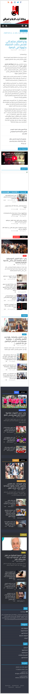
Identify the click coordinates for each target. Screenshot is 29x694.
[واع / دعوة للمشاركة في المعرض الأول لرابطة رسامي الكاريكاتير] (22, 295)
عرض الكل (24, 237)
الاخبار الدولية (25, 650)
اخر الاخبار (26, 648)
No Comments (13, 209)
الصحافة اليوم (24, 633)
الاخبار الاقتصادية (15, 685)
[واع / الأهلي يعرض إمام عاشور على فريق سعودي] (21, 446)
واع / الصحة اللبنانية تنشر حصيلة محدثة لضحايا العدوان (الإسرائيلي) (10, 196)
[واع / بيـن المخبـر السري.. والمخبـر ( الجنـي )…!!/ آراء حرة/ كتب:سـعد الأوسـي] (21, 583)
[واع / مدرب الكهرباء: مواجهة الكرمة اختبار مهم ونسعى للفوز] (14, 396)
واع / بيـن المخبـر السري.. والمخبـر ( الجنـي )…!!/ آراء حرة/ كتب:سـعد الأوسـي (9, 584)
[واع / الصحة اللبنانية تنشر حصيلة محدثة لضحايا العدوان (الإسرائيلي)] (22, 194)
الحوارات (24, 334)
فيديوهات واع (24, 628)
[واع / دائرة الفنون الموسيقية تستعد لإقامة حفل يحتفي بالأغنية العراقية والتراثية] (14, 240)
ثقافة (25, 256)
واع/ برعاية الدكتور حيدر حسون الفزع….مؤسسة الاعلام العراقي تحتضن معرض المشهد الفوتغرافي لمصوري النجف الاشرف (9, 287)
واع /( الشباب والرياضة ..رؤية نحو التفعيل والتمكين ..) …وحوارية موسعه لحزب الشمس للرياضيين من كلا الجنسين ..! (15, 340)
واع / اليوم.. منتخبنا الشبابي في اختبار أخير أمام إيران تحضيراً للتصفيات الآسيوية (9, 429)
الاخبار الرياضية (22, 410)
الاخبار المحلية (23, 38)
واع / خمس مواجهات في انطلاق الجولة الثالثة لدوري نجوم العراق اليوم (9, 438)
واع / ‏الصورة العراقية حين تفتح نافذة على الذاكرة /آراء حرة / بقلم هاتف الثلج (15, 557)
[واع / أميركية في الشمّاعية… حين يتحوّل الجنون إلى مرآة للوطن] (22, 304)
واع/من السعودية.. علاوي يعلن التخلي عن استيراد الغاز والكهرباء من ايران (15, 228)
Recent (13, 192)
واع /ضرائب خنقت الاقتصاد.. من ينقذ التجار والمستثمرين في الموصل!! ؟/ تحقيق (9, 502)
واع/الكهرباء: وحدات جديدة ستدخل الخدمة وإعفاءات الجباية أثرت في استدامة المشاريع (15, 214)
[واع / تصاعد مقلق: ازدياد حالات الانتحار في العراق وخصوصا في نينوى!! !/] (21, 521)
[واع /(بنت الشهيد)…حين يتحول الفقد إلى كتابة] (22, 275)
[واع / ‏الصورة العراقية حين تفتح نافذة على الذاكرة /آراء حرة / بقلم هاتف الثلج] (14, 538)
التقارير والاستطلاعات (23, 655)
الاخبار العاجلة (25, 653)
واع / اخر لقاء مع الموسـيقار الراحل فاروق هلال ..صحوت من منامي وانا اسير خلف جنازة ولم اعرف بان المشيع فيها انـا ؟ (9, 357)
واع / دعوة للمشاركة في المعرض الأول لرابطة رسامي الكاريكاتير (10, 297)
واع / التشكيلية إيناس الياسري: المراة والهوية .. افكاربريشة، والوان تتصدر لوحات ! (9, 366)
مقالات (23, 552)
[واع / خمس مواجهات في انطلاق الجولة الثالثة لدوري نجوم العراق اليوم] (21, 437)
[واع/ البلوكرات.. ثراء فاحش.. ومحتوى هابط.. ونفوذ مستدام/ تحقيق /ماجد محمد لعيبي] (14, 464)
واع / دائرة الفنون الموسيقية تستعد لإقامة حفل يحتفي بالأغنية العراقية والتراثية (15, 260)
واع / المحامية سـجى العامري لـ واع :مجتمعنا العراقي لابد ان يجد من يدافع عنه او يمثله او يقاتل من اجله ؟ (9, 376)
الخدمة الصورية (24, 631)
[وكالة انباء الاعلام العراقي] (26, 26)
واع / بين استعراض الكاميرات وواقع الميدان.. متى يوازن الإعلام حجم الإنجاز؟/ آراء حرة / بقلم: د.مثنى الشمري (9, 596)
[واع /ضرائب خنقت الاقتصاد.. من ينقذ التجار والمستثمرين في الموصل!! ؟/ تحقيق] (21, 500)
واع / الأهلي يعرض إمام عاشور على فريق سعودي (9, 448)
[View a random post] (3, 25)
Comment (4, 192)
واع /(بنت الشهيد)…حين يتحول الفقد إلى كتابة (9, 277)
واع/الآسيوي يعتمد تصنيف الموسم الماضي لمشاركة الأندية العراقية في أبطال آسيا (18, 131)
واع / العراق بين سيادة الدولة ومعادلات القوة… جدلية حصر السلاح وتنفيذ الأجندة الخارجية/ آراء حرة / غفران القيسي (9, 575)
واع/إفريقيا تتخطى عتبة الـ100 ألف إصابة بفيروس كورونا (16, 206)
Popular (22, 192)
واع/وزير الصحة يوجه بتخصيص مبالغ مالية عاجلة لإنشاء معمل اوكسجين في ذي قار (17, 141)
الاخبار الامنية (7, 685)
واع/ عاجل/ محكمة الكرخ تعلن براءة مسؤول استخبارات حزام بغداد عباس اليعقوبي (16, 33)
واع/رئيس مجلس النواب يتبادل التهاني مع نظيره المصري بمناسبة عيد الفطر (16, 221)
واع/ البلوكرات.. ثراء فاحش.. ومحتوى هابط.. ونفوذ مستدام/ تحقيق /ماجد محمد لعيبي (14, 485)
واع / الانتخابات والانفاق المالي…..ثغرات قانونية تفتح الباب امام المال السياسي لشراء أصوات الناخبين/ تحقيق (10, 513)
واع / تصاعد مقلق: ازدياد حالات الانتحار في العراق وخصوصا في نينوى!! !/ (9, 523)
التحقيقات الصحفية (21, 481)
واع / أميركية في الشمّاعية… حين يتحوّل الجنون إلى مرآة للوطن (10, 305)
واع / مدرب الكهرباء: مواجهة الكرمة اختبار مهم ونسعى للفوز (15, 413)
